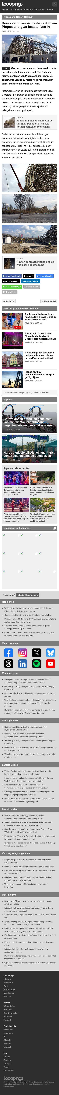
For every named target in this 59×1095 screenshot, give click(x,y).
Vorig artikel (8, 301)
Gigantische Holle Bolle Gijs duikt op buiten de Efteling (27, 615)
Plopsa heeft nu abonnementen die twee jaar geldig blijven (39, 375)
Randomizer (9, 989)
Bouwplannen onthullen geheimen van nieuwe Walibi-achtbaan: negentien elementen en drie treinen (29, 422)
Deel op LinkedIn (30, 281)
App (6, 986)
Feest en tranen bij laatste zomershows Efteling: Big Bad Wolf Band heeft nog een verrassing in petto (16, 517)
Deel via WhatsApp (12, 287)
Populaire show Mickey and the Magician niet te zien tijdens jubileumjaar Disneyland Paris (15, 491)
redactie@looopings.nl (27, 595)
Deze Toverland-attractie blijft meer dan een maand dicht (29, 867)
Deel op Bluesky (44, 276)
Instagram (8, 1033)
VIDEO (17, 327)
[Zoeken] (54, 4)
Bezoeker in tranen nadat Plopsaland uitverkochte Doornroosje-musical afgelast (40, 336)
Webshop (28, 9)
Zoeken (7, 1060)
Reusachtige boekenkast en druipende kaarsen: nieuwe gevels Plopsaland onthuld (39, 355)
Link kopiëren (9, 292)
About (50, 9)
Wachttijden (16, 9)
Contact (7, 1063)
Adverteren (9, 1070)
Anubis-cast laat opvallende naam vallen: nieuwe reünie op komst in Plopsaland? (40, 317)
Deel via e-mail (31, 287)
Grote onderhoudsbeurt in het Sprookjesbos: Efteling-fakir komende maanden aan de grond (42, 491)
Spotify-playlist (11, 1013)
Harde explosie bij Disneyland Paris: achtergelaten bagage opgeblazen (29, 454)
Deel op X (28, 276)
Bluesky (7, 1040)
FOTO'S (17, 365)
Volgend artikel (49, 301)
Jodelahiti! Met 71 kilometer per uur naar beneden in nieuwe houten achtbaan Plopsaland (35, 123)
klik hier (45, 392)
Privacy (7, 996)
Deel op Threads (11, 281)
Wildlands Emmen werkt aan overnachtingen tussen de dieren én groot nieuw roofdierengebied (42, 517)
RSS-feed (8, 1016)
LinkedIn (8, 1047)
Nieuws (5, 9)
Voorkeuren (39, 9)
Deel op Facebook (11, 276)
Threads (8, 1043)
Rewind (7, 1020)
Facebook (8, 1030)
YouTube (8, 1009)
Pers (6, 1067)
